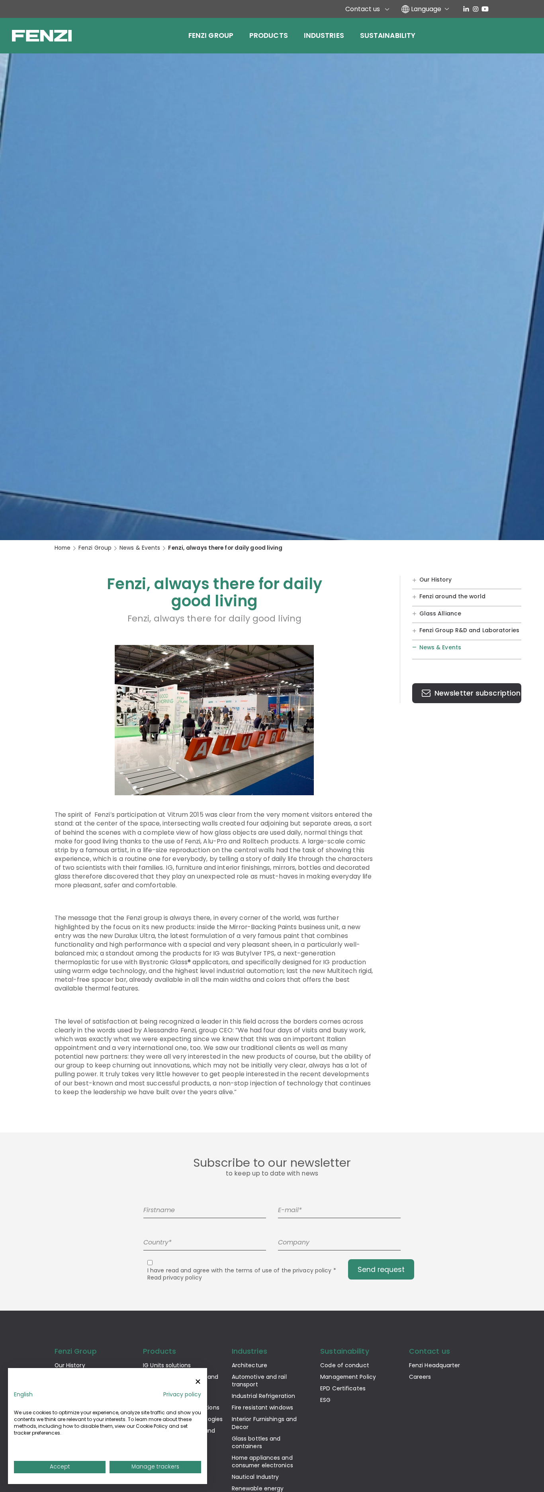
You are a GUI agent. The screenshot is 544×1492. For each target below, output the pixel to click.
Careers (420, 1377)
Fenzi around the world (452, 596)
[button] (23, 1395)
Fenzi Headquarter (434, 1365)
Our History (435, 579)
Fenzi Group (210, 35)
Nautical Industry (255, 1477)
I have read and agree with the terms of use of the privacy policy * (241, 1274)
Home (62, 548)
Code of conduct (344, 1365)
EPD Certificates (343, 1388)
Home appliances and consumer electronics (262, 1461)
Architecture (249, 1365)
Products (268, 35)
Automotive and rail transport (259, 1380)
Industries (324, 35)
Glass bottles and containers (256, 1442)
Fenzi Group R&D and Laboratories (469, 630)
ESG (325, 1400)
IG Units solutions (167, 1365)
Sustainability (387, 35)
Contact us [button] (429, 1351)
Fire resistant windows (262, 1407)
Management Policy (348, 1377)
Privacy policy (182, 1394)
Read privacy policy (174, 1278)
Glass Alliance (440, 613)
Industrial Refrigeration (263, 1396)
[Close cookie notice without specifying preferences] (198, 1382)
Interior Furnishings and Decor (264, 1423)
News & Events (139, 548)
